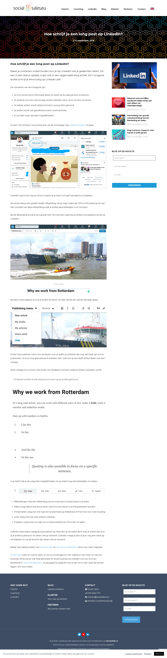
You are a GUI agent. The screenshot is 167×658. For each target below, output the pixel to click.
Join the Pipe (46, 547)
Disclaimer (82, 649)
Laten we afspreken (32, 563)
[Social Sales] (29, 6)
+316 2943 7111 (93, 593)
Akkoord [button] (159, 654)
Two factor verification (67, 547)
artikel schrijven (78, 125)
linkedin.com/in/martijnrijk (100, 601)
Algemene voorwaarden (67, 649)
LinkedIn (14, 597)
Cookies (91, 649)
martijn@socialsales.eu (98, 597)
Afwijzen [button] (148, 654)
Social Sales (16, 555)
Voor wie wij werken (57, 599)
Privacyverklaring (102, 649)
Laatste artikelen (56, 589)
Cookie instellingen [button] (133, 654)
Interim (14, 589)
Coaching (15, 593)
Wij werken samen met (59, 609)
